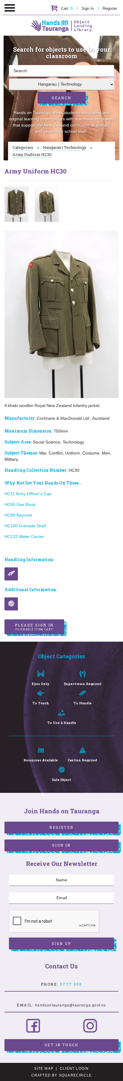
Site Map (43, 1068)
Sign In (88, 8)
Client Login (74, 1068)
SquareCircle (75, 1075)
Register (110, 8)
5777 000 (71, 984)
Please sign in (34, 627)
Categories (23, 147)
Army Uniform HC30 (32, 154)
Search (61, 97)
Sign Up (61, 943)
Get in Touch (61, 1044)
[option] (16, 204)
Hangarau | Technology (64, 147)
